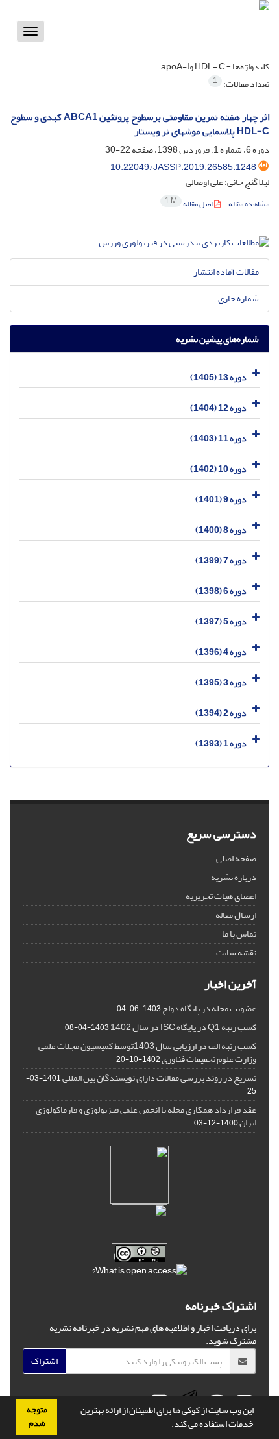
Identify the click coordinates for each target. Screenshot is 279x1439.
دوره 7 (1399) (221, 560)
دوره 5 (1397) (221, 621)
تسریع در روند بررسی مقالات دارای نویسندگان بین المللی (159, 1078)
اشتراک (44, 1361)
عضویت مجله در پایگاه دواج (209, 1008)
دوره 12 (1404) (218, 408)
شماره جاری (238, 298)
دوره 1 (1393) (221, 743)
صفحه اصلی (236, 858)
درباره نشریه (233, 877)
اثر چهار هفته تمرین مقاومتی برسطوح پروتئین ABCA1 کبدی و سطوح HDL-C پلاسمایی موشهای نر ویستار (139, 124)
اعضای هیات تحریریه (221, 896)
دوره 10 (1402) (218, 469)
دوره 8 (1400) (221, 530)
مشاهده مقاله (248, 204)
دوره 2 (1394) (221, 713)
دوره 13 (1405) (218, 377)
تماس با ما (239, 933)
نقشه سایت (236, 952)
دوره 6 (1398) (221, 591)
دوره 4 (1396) (221, 652)
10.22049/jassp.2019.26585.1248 (183, 167)
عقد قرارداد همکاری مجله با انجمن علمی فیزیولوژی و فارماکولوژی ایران (146, 1116)
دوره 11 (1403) (218, 438)
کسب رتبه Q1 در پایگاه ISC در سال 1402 (183, 1027)
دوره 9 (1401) (221, 499)
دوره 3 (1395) (221, 682)
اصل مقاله (189, 204)
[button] (168, 1425)
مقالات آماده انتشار (226, 271)
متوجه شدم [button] (37, 1416)
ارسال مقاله (235, 915)
